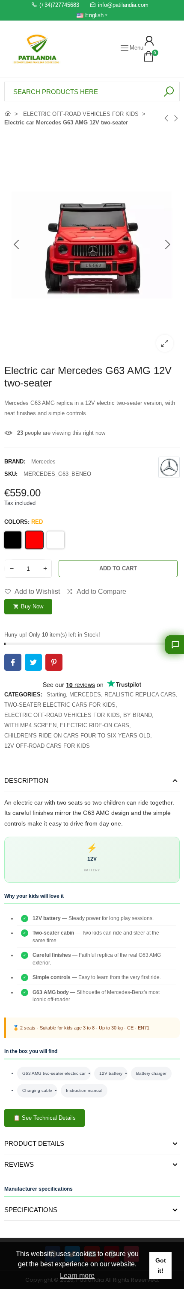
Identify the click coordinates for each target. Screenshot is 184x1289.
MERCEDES (85, 694)
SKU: (11, 474)
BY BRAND (137, 715)
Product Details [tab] (34, 1143)
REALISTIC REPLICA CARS (140, 694)
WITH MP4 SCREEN (30, 725)
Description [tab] (26, 780)
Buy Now (28, 606)
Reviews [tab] (19, 1164)
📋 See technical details (44, 1118)
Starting (56, 694)
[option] (92, 244)
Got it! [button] (160, 1265)
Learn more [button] (77, 1275)
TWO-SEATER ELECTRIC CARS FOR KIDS (60, 705)
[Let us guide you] (174, 644)
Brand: (14, 461)
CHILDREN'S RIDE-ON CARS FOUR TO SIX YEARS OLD (77, 735)
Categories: (23, 694)
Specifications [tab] (30, 1209)
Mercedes (43, 461)
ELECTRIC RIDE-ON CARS (94, 725)
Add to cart (118, 568)
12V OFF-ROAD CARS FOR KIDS (47, 746)
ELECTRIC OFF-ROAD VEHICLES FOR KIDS (62, 715)
